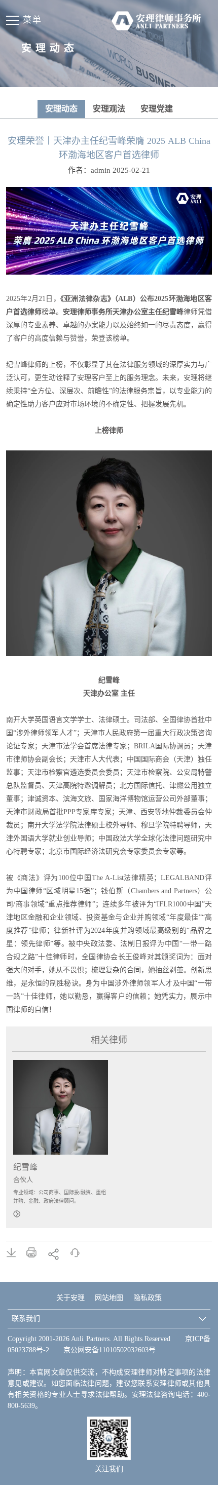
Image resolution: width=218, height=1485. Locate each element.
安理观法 (109, 108)
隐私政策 (147, 1298)
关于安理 (70, 1298)
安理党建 (156, 108)
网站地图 (109, 1298)
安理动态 (61, 108)
